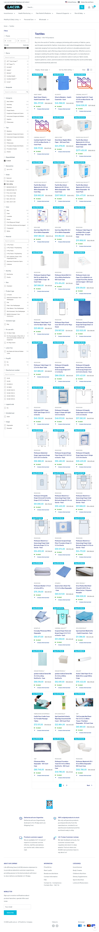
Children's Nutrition (79, 873)
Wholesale (42, 19)
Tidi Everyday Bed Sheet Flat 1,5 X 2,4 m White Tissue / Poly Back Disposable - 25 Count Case (84, 719)
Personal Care (29, 19)
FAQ (45, 880)
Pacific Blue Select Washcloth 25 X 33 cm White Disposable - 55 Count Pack (83, 188)
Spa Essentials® (81, 628)
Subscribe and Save (87, 2)
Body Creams (77, 870)
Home (5, 26)
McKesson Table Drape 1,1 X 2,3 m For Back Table (42, 366)
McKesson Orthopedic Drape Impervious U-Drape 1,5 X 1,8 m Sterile (84, 455)
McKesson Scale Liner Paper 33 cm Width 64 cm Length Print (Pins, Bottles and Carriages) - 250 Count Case (84, 279)
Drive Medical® (80, 583)
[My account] (89, 7)
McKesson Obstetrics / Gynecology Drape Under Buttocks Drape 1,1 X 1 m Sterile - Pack (83, 499)
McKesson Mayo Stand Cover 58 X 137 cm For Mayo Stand (63, 324)
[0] (93, 7)
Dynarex (57, 583)
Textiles (11, 26)
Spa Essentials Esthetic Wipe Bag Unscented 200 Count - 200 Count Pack (63, 718)
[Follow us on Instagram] (57, 925)
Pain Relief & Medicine (43, 13)
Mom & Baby (79, 13)
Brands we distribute (51, 873)
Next (88, 785)
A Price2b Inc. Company (25, 922)
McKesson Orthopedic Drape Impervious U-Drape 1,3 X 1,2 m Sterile (84, 412)
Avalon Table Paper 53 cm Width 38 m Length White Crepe (84, 676)
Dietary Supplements (80, 876)
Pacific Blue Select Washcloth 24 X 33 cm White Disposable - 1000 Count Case (83, 143)
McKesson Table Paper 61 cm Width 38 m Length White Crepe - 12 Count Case (84, 233)
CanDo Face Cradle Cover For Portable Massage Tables (42, 718)
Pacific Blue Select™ (62, 182)
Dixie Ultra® (58, 137)
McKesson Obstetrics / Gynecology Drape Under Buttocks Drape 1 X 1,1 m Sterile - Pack (41, 544)
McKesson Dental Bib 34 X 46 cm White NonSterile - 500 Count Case (63, 277)
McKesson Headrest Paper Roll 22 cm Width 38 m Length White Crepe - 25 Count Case (42, 278)
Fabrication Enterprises (42, 714)
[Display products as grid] (88, 70)
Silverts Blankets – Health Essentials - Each (63, 98)
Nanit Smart (38, 94)
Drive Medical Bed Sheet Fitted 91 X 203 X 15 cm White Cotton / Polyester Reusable (84, 589)
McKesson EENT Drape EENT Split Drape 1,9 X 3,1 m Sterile (42, 412)
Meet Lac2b (48, 870)
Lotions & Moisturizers (80, 883)
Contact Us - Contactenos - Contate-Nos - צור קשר (53, 884)
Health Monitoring (24, 13)
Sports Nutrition (78, 880)
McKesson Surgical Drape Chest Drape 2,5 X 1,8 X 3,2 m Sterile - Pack (63, 455)
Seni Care (37, 227)
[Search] (81, 7)
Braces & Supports (62, 13)
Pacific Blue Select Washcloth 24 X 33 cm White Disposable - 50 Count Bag (41, 188)
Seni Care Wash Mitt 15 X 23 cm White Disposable (41, 231)
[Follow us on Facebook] (53, 925)
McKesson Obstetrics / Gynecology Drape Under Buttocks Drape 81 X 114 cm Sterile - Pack (63, 499)
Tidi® (77, 714)
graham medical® (39, 671)
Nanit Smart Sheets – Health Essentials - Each (41, 98)
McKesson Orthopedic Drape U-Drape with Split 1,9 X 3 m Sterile (63, 412)
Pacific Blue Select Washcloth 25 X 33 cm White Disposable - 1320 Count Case (62, 188)
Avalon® (78, 671)
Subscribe (10, 913)
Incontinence (8, 13)
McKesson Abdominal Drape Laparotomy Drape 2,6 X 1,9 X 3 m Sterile (42, 455)
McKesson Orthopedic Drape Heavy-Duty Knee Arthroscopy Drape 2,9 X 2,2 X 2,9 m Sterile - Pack (84, 368)
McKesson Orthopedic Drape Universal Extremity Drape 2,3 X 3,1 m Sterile (42, 498)
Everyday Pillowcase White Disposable (42, 632)
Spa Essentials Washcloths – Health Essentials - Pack (84, 632)
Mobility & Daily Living (11, 19)
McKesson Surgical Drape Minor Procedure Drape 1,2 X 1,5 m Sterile (63, 543)
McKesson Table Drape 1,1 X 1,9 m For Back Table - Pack (42, 323)
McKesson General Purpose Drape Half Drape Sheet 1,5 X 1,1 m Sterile (84, 324)
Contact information (51, 876)
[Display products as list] (91, 70)
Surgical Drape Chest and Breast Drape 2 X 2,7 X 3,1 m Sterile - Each (63, 633)
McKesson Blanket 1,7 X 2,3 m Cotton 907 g (42, 587)
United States (71, 2)
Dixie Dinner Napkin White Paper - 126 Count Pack (63, 141)
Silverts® (58, 94)
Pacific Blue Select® (82, 137)
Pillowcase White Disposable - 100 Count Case (41, 764)
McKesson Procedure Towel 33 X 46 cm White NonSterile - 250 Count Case (62, 765)
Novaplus (37, 628)
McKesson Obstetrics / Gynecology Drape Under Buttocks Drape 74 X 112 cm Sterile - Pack (84, 544)
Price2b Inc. (48, 867)
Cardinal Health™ (82, 94)
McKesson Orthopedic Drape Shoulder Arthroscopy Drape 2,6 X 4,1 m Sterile (62, 368)
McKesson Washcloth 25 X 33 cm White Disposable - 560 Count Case (84, 764)
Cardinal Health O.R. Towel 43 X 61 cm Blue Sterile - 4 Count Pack (42, 142)
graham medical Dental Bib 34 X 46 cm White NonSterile (63, 676)
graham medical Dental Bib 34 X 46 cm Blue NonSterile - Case (42, 676)
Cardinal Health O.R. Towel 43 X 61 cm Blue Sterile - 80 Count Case (84, 99)
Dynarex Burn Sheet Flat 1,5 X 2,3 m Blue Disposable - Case (63, 588)
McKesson (79, 227)
